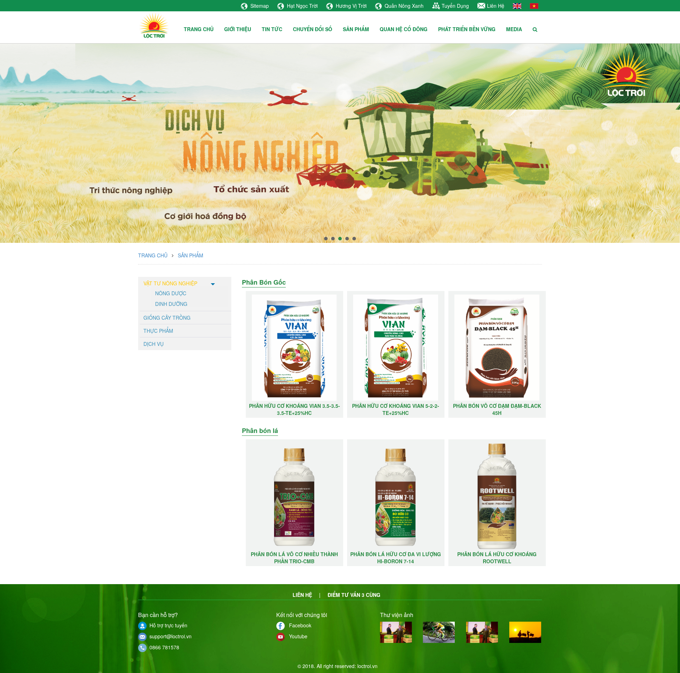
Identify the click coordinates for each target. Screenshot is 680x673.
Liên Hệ (495, 5)
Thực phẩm (158, 330)
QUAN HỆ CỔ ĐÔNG (403, 29)
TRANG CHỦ (199, 29)
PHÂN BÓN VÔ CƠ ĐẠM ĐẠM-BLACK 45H (396, 409)
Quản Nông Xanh (404, 5)
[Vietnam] (534, 5)
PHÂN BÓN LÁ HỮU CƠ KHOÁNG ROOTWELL (497, 558)
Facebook (298, 625)
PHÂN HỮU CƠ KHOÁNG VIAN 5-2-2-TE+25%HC (294, 409)
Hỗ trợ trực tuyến (167, 625)
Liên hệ (302, 594)
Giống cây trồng (167, 317)
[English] (517, 5)
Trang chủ (153, 255)
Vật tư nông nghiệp (170, 283)
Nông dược (170, 293)
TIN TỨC (272, 29)
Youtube (296, 636)
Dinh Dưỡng (171, 303)
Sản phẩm (190, 255)
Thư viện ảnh (396, 615)
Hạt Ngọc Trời (302, 5)
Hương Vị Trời (351, 5)
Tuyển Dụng (455, 5)
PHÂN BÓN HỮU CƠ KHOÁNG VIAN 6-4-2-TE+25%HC (497, 409)
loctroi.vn (367, 665)
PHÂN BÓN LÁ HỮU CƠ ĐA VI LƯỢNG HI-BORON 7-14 (395, 558)
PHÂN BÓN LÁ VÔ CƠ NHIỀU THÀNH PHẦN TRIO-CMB (294, 558)
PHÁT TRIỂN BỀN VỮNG (466, 29)
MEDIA (514, 29)
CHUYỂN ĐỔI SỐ (312, 29)
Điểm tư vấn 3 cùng (354, 594)
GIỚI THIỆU (237, 29)
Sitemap (259, 5)
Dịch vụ (153, 343)
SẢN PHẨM (356, 29)
